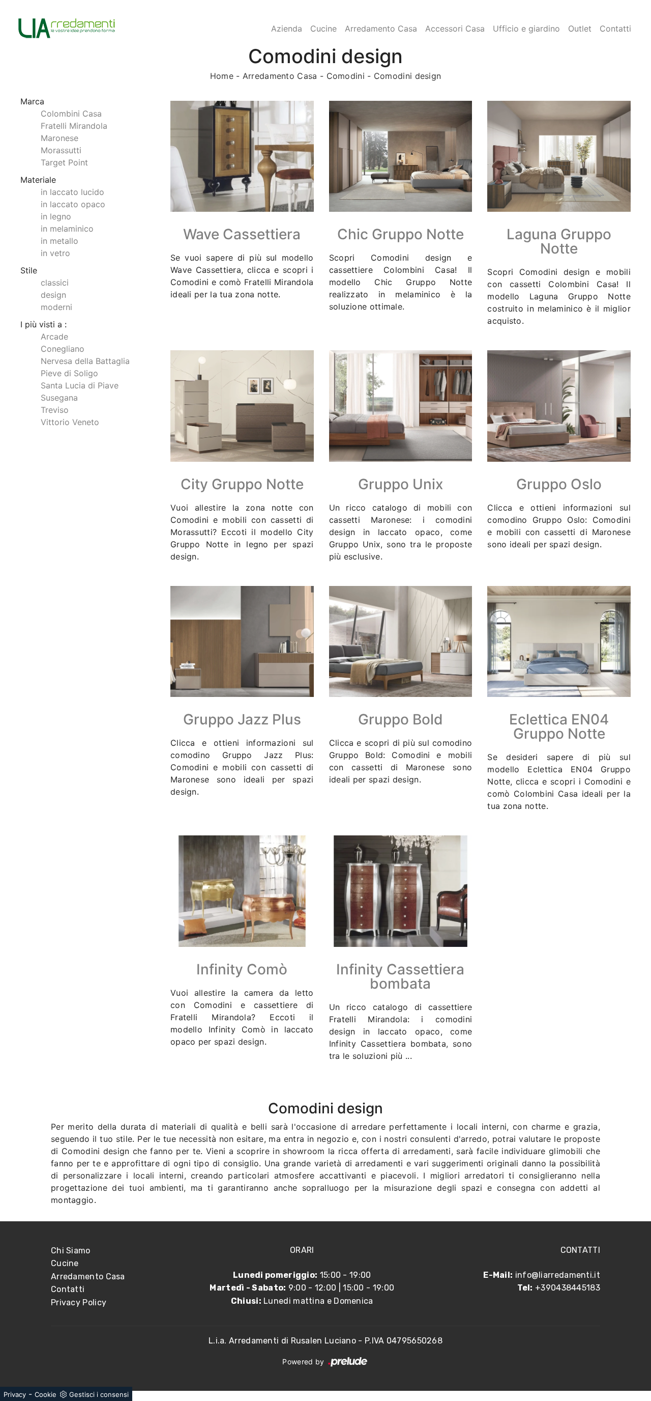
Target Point (64, 162)
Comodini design (407, 76)
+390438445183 (567, 1288)
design (53, 295)
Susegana (59, 398)
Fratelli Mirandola (74, 126)
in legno (56, 216)
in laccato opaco (73, 204)
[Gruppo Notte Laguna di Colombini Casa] (559, 156)
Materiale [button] (38, 180)
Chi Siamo (71, 1250)
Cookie (45, 1394)
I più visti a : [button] (43, 324)
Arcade (54, 336)
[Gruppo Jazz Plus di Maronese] (242, 641)
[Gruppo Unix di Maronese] (400, 405)
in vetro (55, 253)
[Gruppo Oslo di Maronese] (559, 405)
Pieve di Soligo (69, 373)
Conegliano (62, 349)
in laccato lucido (72, 192)
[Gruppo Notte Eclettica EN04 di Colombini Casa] (559, 641)
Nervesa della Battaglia (85, 361)
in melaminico (67, 228)
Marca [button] (32, 101)
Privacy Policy (78, 1302)
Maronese (59, 138)
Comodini (346, 76)
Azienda (286, 28)
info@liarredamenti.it (557, 1275)
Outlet (579, 28)
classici (55, 282)
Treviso (55, 410)
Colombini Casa (71, 113)
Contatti (615, 28)
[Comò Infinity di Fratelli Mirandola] (242, 890)
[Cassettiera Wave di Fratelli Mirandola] (242, 156)
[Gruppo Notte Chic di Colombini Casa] (400, 156)
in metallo (59, 241)
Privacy (15, 1394)
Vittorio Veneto (70, 422)
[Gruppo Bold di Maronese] (400, 641)
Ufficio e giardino (526, 28)
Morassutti (61, 150)
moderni (56, 307)
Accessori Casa (455, 28)
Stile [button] (28, 270)
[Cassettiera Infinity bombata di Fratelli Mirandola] (400, 890)
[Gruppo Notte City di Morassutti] (242, 405)
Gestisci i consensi (99, 1394)
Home (221, 76)
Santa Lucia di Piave (80, 385)
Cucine (323, 28)
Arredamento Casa (381, 28)
